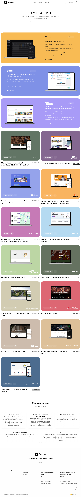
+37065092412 (62, 476)
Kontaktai (47, 2)
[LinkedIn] (71, 495)
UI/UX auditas (25, 474)
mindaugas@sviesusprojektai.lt (66, 474)
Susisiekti (71, 2)
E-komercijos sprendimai (46, 483)
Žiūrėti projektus (68, 488)
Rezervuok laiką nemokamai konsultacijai (67, 472)
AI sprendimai (43, 476)
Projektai (34, 2)
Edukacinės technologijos (46, 481)
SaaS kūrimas (43, 474)
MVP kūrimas (43, 478)
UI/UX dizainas (25, 472)
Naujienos (40, 2)
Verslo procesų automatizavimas (47, 472)
